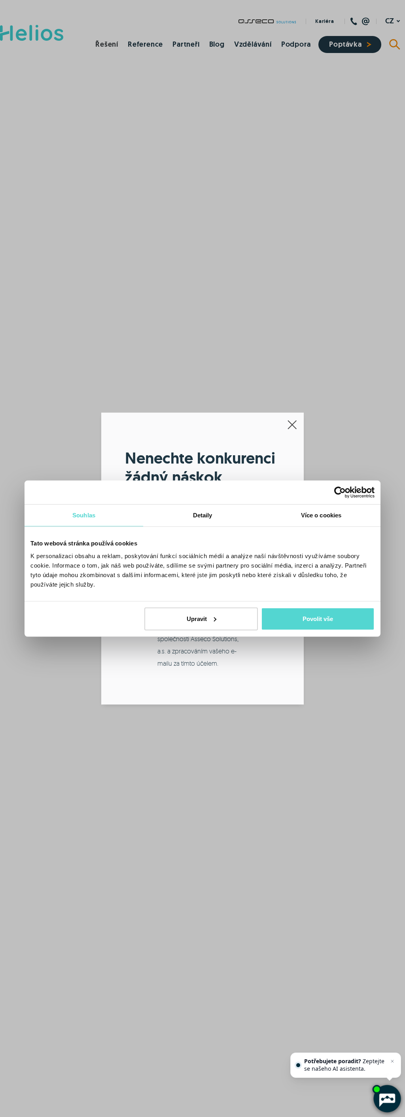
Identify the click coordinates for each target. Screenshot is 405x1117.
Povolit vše (318, 618)
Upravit (197, 618)
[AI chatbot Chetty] (386, 1098)
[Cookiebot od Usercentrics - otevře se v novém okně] (340, 492)
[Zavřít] (392, 1061)
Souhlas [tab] (83, 515)
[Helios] (31, 33)
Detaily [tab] (202, 515)
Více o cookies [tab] (321, 515)
